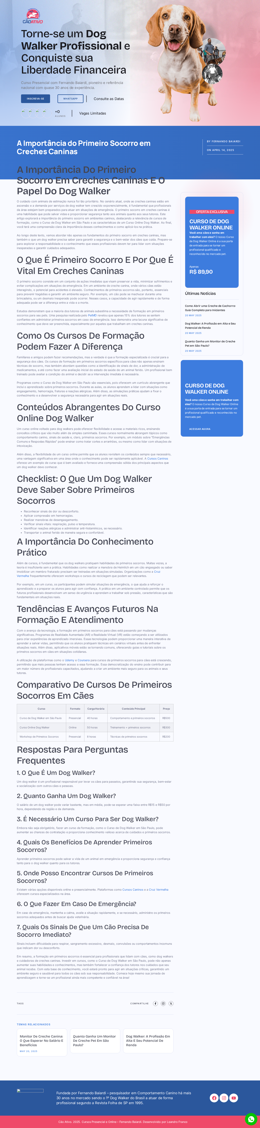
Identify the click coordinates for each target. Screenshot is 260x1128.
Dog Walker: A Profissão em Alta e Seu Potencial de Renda (148, 1040)
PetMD (92, 315)
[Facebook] (214, 1098)
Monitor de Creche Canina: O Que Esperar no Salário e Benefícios (41, 1040)
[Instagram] (223, 1098)
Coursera (84, 660)
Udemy (69, 660)
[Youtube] (233, 1098)
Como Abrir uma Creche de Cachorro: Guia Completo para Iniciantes (210, 308)
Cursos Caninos (157, 458)
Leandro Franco (177, 1122)
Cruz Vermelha (158, 889)
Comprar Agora (199, 277)
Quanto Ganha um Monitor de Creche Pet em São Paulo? (94, 1040)
